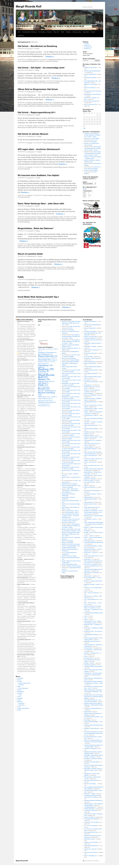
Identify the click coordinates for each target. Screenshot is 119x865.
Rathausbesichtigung (88, 497)
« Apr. (84, 128)
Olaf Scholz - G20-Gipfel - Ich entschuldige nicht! (30, 82)
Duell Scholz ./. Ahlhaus (89, 793)
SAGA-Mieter (48, 396)
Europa (28, 268)
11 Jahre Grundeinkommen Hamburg (25, 602)
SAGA (41, 397)
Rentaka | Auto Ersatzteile (67, 529)
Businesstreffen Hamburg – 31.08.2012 (93, 577)
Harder (24, 104)
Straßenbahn (67, 195)
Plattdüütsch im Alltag (89, 432)
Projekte (19, 710)
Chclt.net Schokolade (66, 514)
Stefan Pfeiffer (21, 312)
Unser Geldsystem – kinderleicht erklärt (93, 649)
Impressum (21, 35)
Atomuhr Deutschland (88, 53)
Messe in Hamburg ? (88, 393)
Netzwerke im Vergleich (89, 664)
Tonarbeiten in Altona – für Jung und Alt (93, 631)
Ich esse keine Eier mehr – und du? (92, 482)
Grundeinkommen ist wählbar (90, 415)
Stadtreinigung (32, 106)
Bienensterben (87, 559)
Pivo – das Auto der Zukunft (90, 825)
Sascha (40, 267)
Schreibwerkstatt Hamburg (29, 32)
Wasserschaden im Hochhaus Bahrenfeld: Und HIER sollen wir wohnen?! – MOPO (92, 135)
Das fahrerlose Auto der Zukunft (91, 822)
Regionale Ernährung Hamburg (91, 428)
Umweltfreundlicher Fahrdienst (91, 634)
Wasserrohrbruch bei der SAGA (91, 832)
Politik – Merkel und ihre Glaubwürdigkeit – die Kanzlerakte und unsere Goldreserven (70, 490)
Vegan (20, 695)
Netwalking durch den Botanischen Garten (93, 612)
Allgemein (29, 59)
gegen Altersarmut (88, 502)
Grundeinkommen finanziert (90, 401)
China (32, 245)
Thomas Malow (49, 400)
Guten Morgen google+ (89, 540)
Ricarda (37, 48)
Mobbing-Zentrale (32, 127)
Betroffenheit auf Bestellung (56, 59)
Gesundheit (86, 32)
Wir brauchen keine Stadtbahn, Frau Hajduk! (38, 175)
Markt (32, 220)
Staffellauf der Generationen (90, 67)
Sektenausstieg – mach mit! (90, 849)
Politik (62, 32)
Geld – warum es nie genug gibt (91, 592)
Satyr (63, 380)
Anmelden (86, 43)
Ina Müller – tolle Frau (89, 663)
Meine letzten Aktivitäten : (25, 320)
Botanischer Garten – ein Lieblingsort (92, 624)
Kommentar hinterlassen (52, 61)
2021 (75, 216)
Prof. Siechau (25, 106)
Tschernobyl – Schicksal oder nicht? (25, 559)
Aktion (28, 216)
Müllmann (46, 104)
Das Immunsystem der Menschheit (92, 490)
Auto (56, 349)
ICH (45, 268)
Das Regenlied (87, 385)
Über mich (56, 32)
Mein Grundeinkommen (22, 577)
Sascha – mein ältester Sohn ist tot (91, 465)
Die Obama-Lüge (88, 658)
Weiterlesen (49, 56)
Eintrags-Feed (87, 45)
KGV (19, 220)
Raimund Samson (66, 484)
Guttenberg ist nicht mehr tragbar (91, 762)
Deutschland (59, 125)
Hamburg (35, 59)
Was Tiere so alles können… (74, 544)
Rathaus (43, 220)
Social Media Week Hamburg (67, 310)
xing (48, 405)
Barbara (63, 542)
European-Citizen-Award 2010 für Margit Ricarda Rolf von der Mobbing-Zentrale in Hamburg (93, 696)
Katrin (63, 366)
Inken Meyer (57, 310)
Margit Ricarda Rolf (28, 6)
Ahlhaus (44, 349)
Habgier (86, 485)
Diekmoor (62, 218)
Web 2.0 (86, 619)
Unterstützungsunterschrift (44, 404)
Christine (64, 545)
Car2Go (45, 195)
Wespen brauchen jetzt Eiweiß (23, 621)
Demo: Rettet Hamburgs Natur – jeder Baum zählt (41, 203)
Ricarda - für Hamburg (47, 391)
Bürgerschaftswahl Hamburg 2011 (91, 845)
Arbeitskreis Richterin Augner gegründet (93, 666)
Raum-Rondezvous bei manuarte (91, 572)
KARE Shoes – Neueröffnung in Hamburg (93, 628)
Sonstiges (53, 267)
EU (25, 268)
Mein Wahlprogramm (23, 688)
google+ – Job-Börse (89, 535)
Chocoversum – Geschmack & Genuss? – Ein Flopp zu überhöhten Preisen (71, 515)
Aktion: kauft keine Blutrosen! (91, 425)
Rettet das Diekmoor (50, 220)
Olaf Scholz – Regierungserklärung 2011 (37, 112)
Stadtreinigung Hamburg (43, 106)
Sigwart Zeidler (65, 494)
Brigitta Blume (65, 383)
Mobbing (68, 32)
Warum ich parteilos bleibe (30, 253)
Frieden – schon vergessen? (90, 462)
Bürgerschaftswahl (48, 142)
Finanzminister (34, 268)
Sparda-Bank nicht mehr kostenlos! (92, 641)
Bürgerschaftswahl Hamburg (60, 167)
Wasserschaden (42, 405)
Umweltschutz (41, 81)
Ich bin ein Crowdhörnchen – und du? (92, 395)
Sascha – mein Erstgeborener (90, 455)
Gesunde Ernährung (93, 170)
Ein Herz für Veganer (89, 480)
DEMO (19, 218)
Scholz (63, 268)
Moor (35, 220)
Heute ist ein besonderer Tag (90, 104)
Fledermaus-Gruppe (88, 435)
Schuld (44, 82)
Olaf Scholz (71, 59)
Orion (85, 591)
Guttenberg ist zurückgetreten (90, 748)
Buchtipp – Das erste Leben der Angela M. (93, 532)
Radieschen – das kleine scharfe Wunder (93, 581)
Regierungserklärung (49, 127)
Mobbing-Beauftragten (37, 104)
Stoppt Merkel (41, 400)
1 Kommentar (59, 127)
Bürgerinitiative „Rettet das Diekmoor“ (36, 228)
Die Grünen (57, 218)
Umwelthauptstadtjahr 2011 (90, 807)
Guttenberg (45, 365)
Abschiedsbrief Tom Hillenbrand (91, 818)
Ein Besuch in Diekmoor (89, 87)
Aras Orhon (64, 519)
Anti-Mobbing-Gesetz (59, 102)
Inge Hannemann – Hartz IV (72, 510)
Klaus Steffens (65, 363)
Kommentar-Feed (88, 47)
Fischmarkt (86, 530)
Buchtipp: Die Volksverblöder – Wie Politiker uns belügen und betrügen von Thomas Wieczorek (93, 512)
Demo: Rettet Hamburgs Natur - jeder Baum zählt (34, 218)
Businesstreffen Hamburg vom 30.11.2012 (93, 556)
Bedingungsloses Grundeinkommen (47, 352)
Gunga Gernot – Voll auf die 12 (91, 552)
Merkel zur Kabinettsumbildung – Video (93, 721)
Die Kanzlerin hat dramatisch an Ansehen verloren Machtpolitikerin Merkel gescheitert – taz (93, 733)
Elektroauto (48, 361)
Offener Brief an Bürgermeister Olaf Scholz (38, 89)
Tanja (63, 373)
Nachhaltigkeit (70, 245)
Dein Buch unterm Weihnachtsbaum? (92, 71)
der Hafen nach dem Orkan (90, 504)
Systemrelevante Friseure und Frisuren (92, 91)
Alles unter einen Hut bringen (90, 852)
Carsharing (51, 195)
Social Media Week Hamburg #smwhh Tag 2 (38, 296)
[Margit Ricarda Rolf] (44, 325)
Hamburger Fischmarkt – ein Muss (92, 584)
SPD (38, 61)
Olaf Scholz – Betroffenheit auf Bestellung (37, 46)
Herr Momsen (87, 380)
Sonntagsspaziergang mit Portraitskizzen (93, 800)
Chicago (29, 245)
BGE (40, 354)
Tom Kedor (28, 312)
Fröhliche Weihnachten (43, 363)
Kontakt (93, 32)
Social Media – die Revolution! (91, 810)
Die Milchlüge (70, 540)
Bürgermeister (59, 81)
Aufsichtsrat (50, 349)
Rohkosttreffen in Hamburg (73, 361)
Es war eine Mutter (21, 542)
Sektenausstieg (77, 32)
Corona (19, 706)
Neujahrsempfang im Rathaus (90, 499)
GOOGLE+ (21, 685)
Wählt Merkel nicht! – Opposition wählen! (93, 515)
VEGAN (61, 216)
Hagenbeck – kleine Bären (90, 478)
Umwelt (63, 220)
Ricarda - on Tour (46, 216)
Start (19, 32)
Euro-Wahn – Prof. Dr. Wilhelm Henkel (93, 587)
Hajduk (56, 195)
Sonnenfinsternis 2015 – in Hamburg (92, 440)
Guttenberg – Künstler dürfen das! (91, 728)
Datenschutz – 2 (22, 705)
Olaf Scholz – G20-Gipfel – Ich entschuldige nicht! (41, 67)
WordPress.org (87, 48)
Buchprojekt (20, 698)
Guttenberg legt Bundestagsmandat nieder (93, 725)
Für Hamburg (41, 32)
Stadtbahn (61, 195)
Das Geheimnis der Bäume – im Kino (92, 494)
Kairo (48, 245)
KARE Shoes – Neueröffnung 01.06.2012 (93, 609)
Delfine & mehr (71, 522)
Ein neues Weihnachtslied (89, 74)
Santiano (86, 433)
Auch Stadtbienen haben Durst (24, 639)
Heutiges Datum (86, 55)
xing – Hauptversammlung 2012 (91, 599)
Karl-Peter (71, 125)
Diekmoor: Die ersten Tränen (90, 84)
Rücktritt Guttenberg (46, 393)
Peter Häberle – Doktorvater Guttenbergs (93, 758)
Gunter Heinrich (65, 507)
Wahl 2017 (42, 61)
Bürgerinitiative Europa (72, 564)
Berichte (49, 32)
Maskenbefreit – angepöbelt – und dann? (26, 485)
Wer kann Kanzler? (88, 648)
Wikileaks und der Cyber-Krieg (74, 566)
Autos (40, 350)
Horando (85, 188)
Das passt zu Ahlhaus (71, 556)
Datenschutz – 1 (22, 703)
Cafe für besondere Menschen (90, 381)
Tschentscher (36, 247)
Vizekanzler (71, 268)
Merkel (44, 379)
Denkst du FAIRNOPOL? (90, 487)
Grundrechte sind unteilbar (90, 77)
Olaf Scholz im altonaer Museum (33, 133)
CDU (25, 245)
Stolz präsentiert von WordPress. (92, 860)
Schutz (27, 247)
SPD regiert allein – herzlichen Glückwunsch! (39, 149)
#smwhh (51, 310)
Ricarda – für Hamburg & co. (90, 855)
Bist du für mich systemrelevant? (91, 101)
